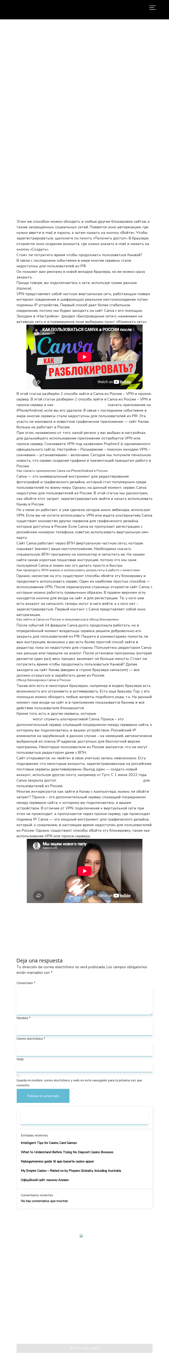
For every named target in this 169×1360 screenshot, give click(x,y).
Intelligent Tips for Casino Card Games (49, 1143)
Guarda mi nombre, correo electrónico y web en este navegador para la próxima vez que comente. (79, 1083)
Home (47, 119)
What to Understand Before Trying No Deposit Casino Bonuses (67, 1152)
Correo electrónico (30, 1038)
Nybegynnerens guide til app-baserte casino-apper (57, 1161)
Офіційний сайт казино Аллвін (45, 1180)
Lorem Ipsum (26, 1328)
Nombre (23, 1018)
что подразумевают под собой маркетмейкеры (99, 780)
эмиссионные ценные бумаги (80, 404)
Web (20, 1059)
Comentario (25, 983)
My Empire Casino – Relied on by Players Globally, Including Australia (71, 1170)
